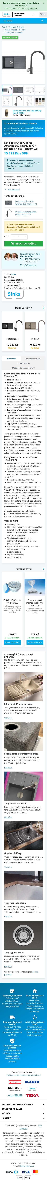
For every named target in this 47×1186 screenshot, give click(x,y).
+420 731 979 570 (32, 259)
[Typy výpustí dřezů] (23, 935)
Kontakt (6, 1118)
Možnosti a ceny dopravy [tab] (23, 368)
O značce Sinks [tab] (23, 363)
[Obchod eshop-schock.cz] (15, 1089)
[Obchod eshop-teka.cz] (32, 1095)
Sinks (13, 274)
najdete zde (32, 8)
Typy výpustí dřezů (14, 952)
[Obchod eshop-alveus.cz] (15, 1095)
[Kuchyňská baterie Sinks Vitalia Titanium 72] (8, 213)
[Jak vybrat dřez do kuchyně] (23, 686)
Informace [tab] (11, 358)
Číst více (8, 718)
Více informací (14, 189)
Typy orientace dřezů (15, 803)
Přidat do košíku (23, 243)
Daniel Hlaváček (27, 1166)
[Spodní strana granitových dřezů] (23, 736)
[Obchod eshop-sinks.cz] (32, 1089)
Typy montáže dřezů (15, 902)
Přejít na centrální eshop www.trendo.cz (23, 1075)
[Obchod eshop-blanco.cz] (32, 1082)
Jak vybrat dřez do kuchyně (18, 704)
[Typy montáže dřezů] (23, 885)
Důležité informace (12, 1109)
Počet (6, 237)
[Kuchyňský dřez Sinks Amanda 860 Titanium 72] (8, 202)
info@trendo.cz (30, 265)
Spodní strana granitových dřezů (21, 753)
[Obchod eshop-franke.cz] (15, 1082)
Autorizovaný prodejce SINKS (17, 1104)
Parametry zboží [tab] (33, 358)
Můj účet (6, 1113)
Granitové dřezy (12, 853)
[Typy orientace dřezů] (23, 786)
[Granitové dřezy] (23, 835)
